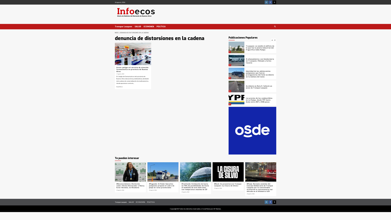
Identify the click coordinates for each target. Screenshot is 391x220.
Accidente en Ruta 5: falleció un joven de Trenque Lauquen (259, 87)
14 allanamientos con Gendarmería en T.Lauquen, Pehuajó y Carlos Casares (260, 61)
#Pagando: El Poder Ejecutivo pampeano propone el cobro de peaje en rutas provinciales (161, 186)
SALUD (138, 26)
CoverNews (206, 209)
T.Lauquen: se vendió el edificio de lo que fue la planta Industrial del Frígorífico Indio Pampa (260, 48)
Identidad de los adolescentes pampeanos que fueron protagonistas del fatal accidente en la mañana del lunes (260, 74)
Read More (119, 86)
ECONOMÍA (149, 26)
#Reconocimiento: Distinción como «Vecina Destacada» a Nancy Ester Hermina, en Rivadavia (130, 186)
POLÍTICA (161, 26)
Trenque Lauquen (123, 26)
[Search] (275, 26)
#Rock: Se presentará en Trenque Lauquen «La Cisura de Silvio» (227, 185)
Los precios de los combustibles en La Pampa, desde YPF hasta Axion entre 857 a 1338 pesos (259, 100)
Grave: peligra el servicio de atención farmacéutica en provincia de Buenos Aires (132, 70)
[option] (252, 48)
